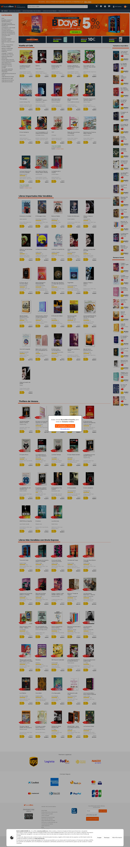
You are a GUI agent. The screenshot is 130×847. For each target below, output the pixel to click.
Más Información (117, 837)
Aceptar (99, 837)
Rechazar (106, 837)
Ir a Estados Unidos (65, 426)
